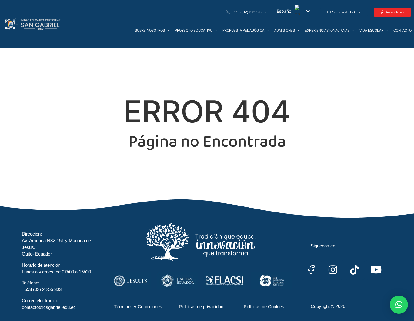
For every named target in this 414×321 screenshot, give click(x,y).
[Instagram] (333, 270)
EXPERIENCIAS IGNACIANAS (327, 30)
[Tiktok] (355, 270)
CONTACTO (402, 30)
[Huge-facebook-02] (312, 270)
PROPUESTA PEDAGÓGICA (243, 30)
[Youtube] (376, 270)
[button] (399, 305)
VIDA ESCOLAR (371, 30)
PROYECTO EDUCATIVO (193, 30)
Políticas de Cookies (264, 306)
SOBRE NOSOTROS (150, 30)
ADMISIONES (284, 30)
